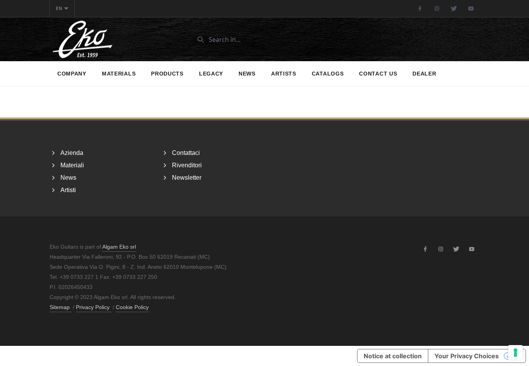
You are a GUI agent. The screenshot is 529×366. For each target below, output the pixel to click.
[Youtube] (470, 8)
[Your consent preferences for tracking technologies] (515, 352)
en (59, 8)
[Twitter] (453, 8)
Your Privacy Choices (467, 356)
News (247, 73)
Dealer (424, 73)
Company (71, 73)
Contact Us (378, 73)
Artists (283, 73)
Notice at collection (393, 356)
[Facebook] (419, 8)
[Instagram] (436, 8)
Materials (119, 73)
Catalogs (328, 73)
